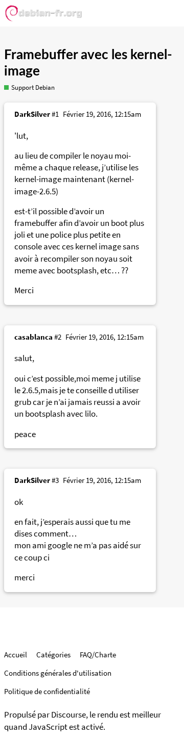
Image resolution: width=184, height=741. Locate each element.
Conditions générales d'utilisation (57, 673)
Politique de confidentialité (47, 691)
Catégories (53, 654)
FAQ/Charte (98, 654)
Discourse (68, 714)
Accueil (15, 654)
